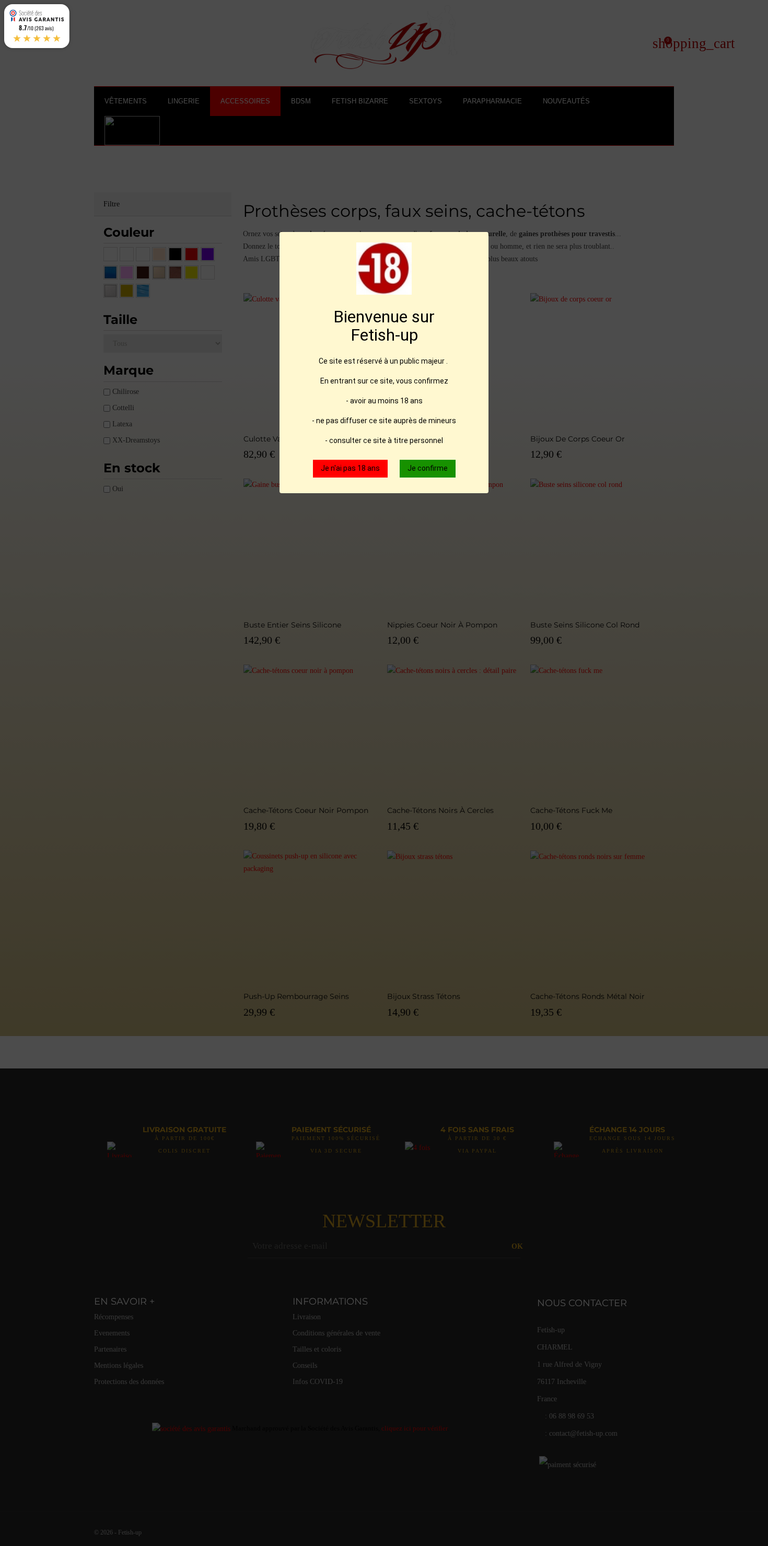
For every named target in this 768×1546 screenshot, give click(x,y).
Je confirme (428, 468)
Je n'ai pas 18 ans (350, 468)
